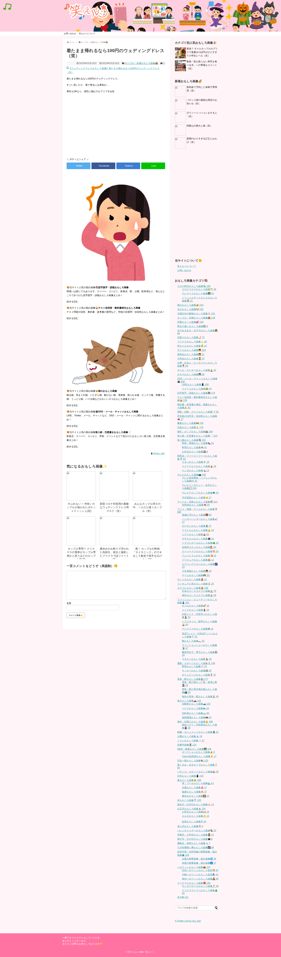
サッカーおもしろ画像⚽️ (196, 670)
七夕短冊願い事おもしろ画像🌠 (195, 847)
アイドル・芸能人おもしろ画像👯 (197, 502)
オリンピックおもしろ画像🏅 (199, 675)
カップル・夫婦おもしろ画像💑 (141, 63)
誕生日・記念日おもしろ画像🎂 (195, 804)
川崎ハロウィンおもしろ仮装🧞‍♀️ (200, 874)
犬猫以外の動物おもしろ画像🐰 (196, 313)
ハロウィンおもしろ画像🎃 (193, 867)
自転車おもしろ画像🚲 (195, 713)
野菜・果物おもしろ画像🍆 (198, 443)
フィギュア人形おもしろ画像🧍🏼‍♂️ (195, 584)
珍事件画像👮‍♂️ (186, 745)
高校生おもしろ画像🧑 (190, 354)
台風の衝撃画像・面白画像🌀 (199, 859)
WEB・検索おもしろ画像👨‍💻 (194, 749)
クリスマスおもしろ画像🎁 (193, 883)
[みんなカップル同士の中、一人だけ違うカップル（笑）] (147, 486)
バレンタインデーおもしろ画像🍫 (196, 830)
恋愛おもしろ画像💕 (190, 322)
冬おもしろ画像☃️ (189, 800)
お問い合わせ (70, 33)
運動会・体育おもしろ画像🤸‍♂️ (193, 843)
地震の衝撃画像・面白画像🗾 (199, 863)
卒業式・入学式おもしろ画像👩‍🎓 (195, 835)
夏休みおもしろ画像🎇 (195, 796)
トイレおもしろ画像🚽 (190, 740)
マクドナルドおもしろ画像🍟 (199, 466)
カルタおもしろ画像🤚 (195, 816)
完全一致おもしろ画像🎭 (192, 760)
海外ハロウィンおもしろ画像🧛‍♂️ (200, 879)
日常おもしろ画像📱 (190, 776)
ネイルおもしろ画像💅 (195, 605)
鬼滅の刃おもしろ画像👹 (196, 515)
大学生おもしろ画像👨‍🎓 (190, 358)
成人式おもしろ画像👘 (190, 826)
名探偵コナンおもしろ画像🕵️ (199, 547)
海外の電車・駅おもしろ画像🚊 (200, 696)
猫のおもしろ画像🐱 (190, 305)
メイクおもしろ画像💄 (195, 610)
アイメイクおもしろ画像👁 (197, 629)
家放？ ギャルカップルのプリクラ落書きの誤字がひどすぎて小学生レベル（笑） (202, 52)
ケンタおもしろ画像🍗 (195, 470)
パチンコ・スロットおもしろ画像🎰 (198, 771)
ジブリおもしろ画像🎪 (195, 534)
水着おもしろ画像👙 (194, 787)
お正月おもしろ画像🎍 (191, 808)
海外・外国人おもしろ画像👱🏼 (195, 721)
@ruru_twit (159, 453)
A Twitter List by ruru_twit (188, 921)
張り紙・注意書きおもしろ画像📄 (197, 436)
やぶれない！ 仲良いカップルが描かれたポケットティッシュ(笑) (81, 507)
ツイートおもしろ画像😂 (196, 389)
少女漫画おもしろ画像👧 (196, 571)
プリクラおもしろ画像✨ (192, 341)
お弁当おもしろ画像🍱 (195, 451)
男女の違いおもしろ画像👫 (192, 326)
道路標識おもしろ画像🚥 (196, 717)
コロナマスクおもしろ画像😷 (199, 289)
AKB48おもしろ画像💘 (196, 505)
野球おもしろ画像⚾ (194, 666)
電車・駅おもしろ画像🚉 (192, 679)
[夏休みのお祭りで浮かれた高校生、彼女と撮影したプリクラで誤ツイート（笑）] (114, 531)
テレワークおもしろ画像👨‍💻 (198, 293)
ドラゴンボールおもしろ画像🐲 (200, 543)
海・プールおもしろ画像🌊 (198, 783)
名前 (69, 603)
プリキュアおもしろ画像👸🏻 (198, 560)
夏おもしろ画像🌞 (189, 780)
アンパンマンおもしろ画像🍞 (199, 555)
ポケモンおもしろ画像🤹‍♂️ (196, 526)
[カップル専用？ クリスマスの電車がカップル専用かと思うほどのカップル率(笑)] (81, 531)
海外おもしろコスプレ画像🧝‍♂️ (199, 595)
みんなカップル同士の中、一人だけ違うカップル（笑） (147, 507)
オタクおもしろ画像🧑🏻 (190, 374)
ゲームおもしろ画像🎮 (196, 575)
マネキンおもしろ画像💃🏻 (196, 659)
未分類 (182, 897)
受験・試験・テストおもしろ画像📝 (198, 412)
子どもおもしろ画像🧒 (191, 350)
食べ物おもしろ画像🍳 (191, 440)
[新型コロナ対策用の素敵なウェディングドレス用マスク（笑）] (114, 486)
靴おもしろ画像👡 (193, 641)
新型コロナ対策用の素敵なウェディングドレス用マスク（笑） (114, 507)
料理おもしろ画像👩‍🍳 (194, 447)
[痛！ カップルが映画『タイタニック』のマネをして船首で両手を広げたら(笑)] (147, 531)
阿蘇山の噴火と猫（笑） (199, 125)
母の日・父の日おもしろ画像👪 (195, 839)
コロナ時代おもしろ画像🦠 (193, 286)
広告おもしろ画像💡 (190, 427)
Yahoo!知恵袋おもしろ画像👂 (199, 756)
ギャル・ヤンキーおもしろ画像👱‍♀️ (196, 370)
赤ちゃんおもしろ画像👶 (192, 346)
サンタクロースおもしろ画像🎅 (200, 886)
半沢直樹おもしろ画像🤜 (196, 497)
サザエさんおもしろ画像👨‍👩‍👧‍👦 (198, 538)
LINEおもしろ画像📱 (195, 384)
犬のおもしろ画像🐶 (190, 309)
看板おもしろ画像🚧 (190, 423)
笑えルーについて (87, 33)
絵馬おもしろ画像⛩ (194, 821)
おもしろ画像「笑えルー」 (143, 952)
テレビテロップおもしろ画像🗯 (200, 493)
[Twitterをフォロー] (211, 3)
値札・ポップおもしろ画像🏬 (195, 431)
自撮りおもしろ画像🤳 (190, 337)
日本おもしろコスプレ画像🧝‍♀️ (199, 591)
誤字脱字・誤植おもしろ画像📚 (196, 393)
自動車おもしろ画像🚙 (196, 704)
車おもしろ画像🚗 (189, 701)
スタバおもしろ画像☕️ (195, 462)
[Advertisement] (116, 130)
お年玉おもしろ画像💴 (195, 812)
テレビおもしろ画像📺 (191, 475)
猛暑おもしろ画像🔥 (194, 792)
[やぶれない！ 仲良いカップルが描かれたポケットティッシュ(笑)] (81, 486)
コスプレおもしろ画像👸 (192, 588)
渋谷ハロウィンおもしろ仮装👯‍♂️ (200, 870)
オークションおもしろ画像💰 (198, 752)
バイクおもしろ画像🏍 (195, 708)
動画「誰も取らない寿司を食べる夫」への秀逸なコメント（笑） (202, 65)
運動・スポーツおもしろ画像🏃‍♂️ (196, 663)
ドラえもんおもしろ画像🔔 (198, 530)
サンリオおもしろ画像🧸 (192, 579)
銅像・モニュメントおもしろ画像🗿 (198, 732)
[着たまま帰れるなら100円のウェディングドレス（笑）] (128, 166)
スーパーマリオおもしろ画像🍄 (200, 551)
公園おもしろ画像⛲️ (189, 736)
